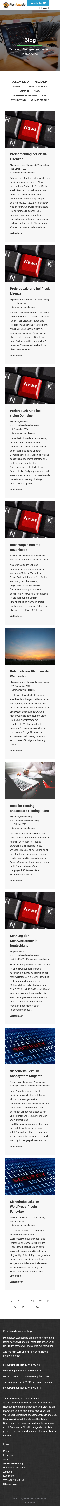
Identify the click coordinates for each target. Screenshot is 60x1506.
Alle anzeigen (21, 81)
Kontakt (7, 1451)
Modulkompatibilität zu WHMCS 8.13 (22, 1370)
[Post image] (30, 129)
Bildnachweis (10, 1484)
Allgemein (41, 81)
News (37, 91)
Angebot (18, 86)
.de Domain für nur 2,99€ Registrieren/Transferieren (29, 1382)
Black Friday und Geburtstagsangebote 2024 (26, 1376)
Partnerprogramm (25, 95)
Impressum (9, 1455)
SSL (44, 95)
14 (15, 1307)
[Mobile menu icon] (55, 5)
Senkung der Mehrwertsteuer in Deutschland (24, 941)
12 (40, 1301)
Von (35, 165)
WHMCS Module (40, 100)
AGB (5, 1459)
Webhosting (18, 100)
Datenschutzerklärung (14, 1467)
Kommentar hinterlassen (23, 172)
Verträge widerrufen (13, 1480)
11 (32, 1301)
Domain (24, 91)
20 (37, 1307)
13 (48, 1301)
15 (23, 1307)
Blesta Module (38, 86)
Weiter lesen (16, 233)
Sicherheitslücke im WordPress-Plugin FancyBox (24, 1206)
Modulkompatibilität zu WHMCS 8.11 (22, 1388)
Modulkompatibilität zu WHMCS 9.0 (21, 1365)
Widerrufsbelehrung (13, 1463)
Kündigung (9, 1475)
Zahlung (7, 1471)
